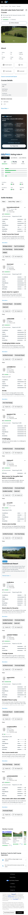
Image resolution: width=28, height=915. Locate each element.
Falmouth (18, 6)
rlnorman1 (10, 264)
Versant (13, 894)
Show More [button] (4, 108)
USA (10, 6)
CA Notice (12, 883)
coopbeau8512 (12, 727)
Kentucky (13, 6)
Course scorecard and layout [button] (9, 76)
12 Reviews (13, 19)
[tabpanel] (14, 34)
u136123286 (10, 319)
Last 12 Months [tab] (22, 157)
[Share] (26, 10)
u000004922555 (12, 776)
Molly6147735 (11, 414)
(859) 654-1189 (7, 17)
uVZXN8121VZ (11, 367)
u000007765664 (12, 635)
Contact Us (12, 890)
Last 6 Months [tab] (14, 157)
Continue (20, 912)
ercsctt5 (9, 503)
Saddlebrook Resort (10, 564)
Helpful (7, 256)
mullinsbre (10, 582)
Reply (3, 260)
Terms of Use (12, 887)
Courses (6, 6)
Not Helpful (18, 256)
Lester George (5, 95)
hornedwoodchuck (13, 207)
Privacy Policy (12, 877)
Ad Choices (12, 874)
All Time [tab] (5, 157)
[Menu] (2, 2)
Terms (9, 895)
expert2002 (10, 677)
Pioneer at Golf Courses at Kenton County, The (6, 839)
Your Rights (15, 899)
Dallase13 (10, 460)
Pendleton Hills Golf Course (17, 838)
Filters (3, 201)
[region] (14, 903)
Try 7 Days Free (14, 146)
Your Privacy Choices (14, 880)
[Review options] (25, 207)
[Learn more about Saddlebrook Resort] (14, 553)
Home (2, 6)
